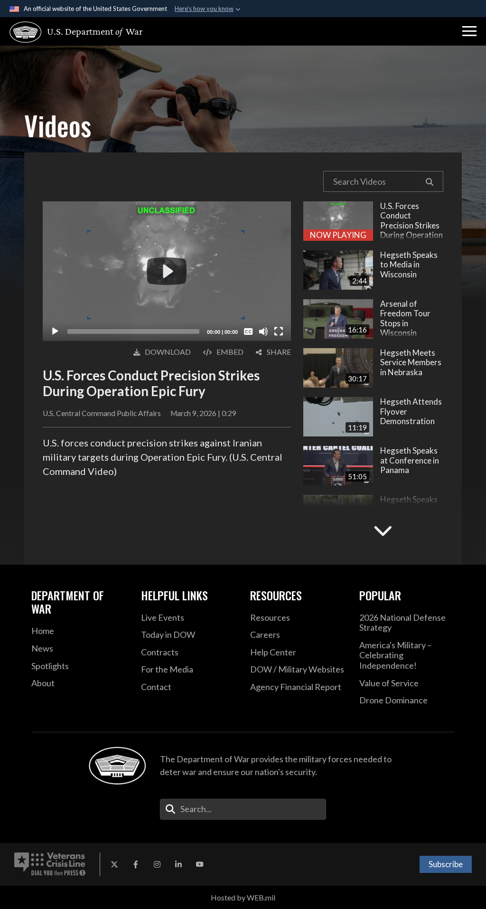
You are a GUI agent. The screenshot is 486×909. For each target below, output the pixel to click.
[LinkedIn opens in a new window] (178, 864)
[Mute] (263, 331)
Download (168, 351)
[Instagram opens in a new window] (157, 864)
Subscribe (446, 864)
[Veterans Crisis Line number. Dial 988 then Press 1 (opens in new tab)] (49, 864)
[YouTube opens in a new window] (200, 864)
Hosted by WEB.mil (243, 897)
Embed (229, 351)
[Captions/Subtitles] (248, 331)
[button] (469, 31)
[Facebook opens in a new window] (136, 864)
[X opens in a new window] (114, 864)
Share (279, 351)
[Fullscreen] (278, 331)
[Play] (55, 331)
